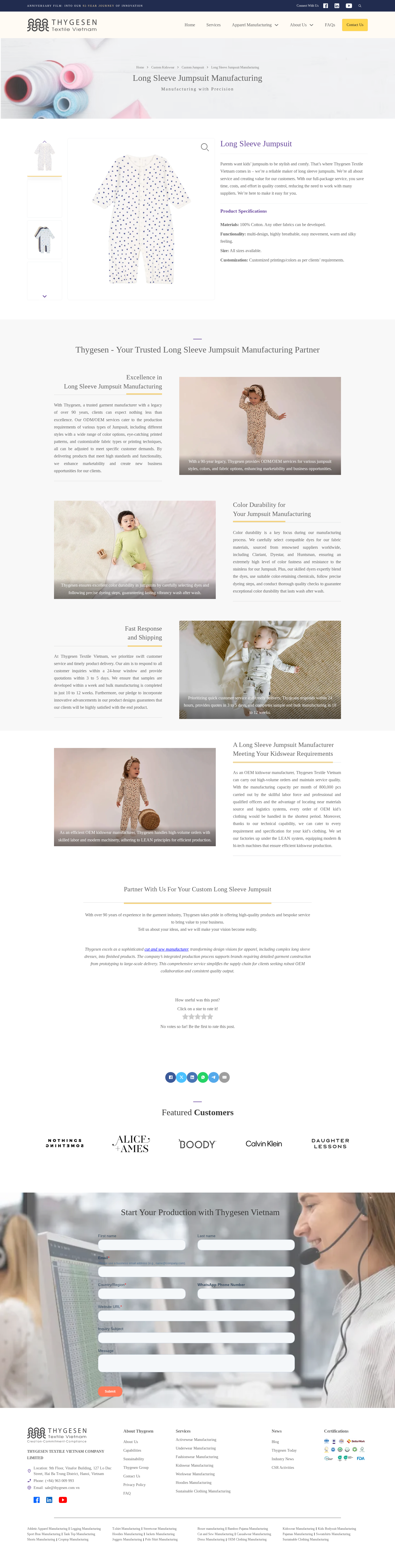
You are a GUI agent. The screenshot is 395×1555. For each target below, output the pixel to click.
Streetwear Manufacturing (160, 1529)
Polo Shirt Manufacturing (161, 1539)
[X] (181, 1077)
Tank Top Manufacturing (79, 1534)
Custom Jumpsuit (193, 67)
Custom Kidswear (162, 67)
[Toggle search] (360, 6)
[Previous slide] (44, 142)
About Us (298, 25)
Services (213, 25)
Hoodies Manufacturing (127, 1534)
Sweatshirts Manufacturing (333, 1534)
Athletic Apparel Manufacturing (47, 1529)
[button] (44, 157)
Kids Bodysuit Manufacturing (337, 1529)
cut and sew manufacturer (166, 949)
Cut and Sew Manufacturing (216, 1534)
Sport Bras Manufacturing (43, 1534)
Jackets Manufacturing (160, 1534)
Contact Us (355, 25)
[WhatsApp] (203, 1077)
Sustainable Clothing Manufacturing (306, 1539)
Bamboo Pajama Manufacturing (248, 1529)
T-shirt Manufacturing (126, 1529)
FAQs (330, 25)
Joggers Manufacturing (127, 1539)
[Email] (224, 1077)
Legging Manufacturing (86, 1529)
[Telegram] (213, 1077)
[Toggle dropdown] (276, 25)
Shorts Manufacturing (41, 1539)
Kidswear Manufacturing (299, 1529)
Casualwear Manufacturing (254, 1534)
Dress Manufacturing (211, 1539)
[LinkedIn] (192, 1077)
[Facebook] (170, 1077)
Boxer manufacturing (211, 1529)
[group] (129, 5)
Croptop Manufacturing (73, 1539)
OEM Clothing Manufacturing (247, 1539)
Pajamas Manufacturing (298, 1534)
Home (190, 25)
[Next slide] (44, 296)
